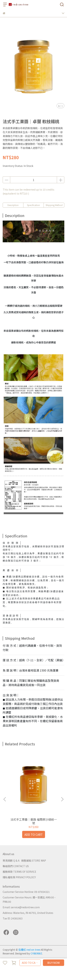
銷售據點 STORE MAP (33, 860)
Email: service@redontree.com (21, 907)
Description (13, 205)
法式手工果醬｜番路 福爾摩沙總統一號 (33, 821)
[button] (62, 799)
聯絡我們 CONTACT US (16, 866)
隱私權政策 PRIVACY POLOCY (19, 877)
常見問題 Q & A (11, 860)
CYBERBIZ (36, 953)
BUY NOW (53, 962)
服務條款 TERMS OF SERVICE (19, 871)
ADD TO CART (30, 962)
